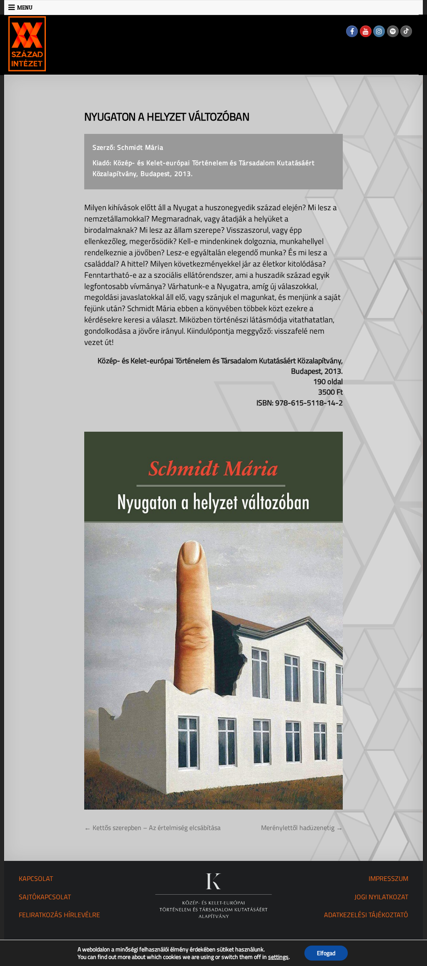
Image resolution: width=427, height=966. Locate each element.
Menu (25, 7)
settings (278, 957)
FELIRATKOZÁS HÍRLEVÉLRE (59, 915)
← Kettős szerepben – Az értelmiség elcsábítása (152, 828)
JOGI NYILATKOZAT (381, 897)
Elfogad (326, 952)
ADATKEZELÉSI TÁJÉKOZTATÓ (366, 915)
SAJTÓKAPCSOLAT (45, 897)
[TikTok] (406, 31)
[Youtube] (366, 31)
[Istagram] (379, 31)
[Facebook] (352, 31)
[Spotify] (393, 31)
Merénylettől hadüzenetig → (302, 828)
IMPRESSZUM (388, 878)
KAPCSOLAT (36, 878)
